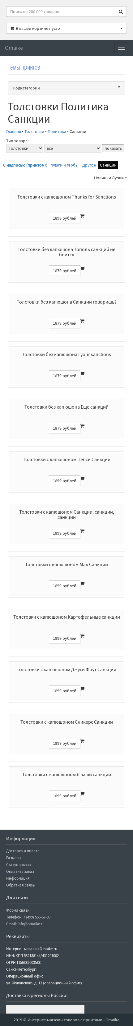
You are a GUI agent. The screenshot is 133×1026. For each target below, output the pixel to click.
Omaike (14, 47)
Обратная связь (20, 885)
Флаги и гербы (64, 165)
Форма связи (17, 910)
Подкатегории (26, 88)
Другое (89, 165)
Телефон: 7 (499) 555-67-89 (28, 917)
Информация (18, 878)
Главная (13, 131)
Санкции (108, 165)
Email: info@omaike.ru (25, 924)
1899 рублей (64, 218)
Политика (57, 131)
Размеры (13, 857)
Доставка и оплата (23, 851)
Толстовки (34, 131)
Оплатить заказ (20, 871)
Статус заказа (18, 864)
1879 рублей (64, 270)
